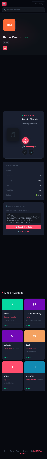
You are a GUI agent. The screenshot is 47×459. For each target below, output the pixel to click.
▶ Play (25, 140)
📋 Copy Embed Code (23, 227)
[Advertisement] (23, 81)
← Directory (38, 4)
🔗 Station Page (23, 231)
